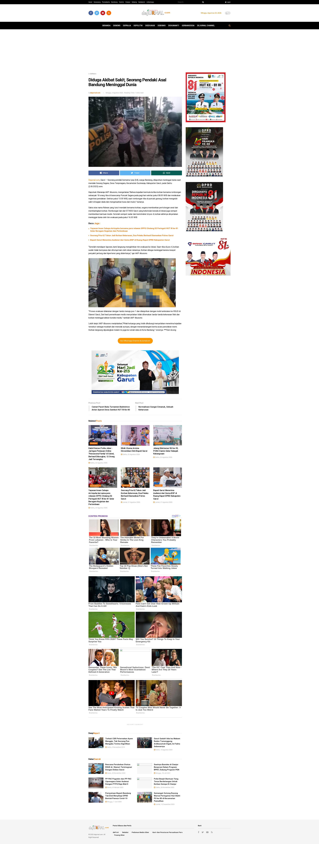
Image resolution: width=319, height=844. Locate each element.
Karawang (97, 2)
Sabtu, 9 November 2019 (116, 747)
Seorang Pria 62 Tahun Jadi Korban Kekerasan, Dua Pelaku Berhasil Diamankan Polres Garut (132, 235)
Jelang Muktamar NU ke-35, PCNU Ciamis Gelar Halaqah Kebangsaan (165, 451)
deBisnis (161, 26)
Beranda (106, 26)
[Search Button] (202, 2)
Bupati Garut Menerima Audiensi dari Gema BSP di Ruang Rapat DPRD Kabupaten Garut (130, 240)
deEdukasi (150, 26)
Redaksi (125, 832)
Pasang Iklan (119, 835)
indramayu (150, 2)
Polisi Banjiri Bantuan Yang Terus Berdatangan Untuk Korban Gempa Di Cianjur (166, 781)
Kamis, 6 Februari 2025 (115, 787)
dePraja (127, 26)
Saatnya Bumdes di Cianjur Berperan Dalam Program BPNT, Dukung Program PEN (166, 767)
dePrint (116, 832)
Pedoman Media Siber (140, 832)
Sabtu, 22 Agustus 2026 (98, 463)
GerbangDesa (188, 26)
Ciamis (121, 2)
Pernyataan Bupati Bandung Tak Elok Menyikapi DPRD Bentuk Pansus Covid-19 (118, 796)
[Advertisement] (159, 51)
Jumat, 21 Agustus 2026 (131, 502)
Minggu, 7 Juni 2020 (114, 802)
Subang (134, 2)
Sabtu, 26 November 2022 (164, 787)
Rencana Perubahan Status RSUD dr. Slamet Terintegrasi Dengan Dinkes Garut (118, 767)
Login (228, 2)
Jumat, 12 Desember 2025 (164, 804)
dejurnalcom (95, 93)
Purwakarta (106, 2)
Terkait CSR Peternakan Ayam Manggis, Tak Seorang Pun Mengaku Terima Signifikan (119, 741)
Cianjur (127, 2)
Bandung (114, 2)
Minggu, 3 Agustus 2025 (114, 93)
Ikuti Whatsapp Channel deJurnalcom (135, 341)
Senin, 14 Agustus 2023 (163, 750)
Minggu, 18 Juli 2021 (162, 773)
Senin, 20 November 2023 (116, 773)
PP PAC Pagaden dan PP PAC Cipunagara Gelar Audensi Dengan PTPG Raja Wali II (118, 781)
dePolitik (138, 26)
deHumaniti (173, 26)
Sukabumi (141, 2)
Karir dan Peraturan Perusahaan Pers (167, 832)
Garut (90, 2)
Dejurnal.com (94, 180)
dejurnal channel (206, 26)
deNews (116, 26)
